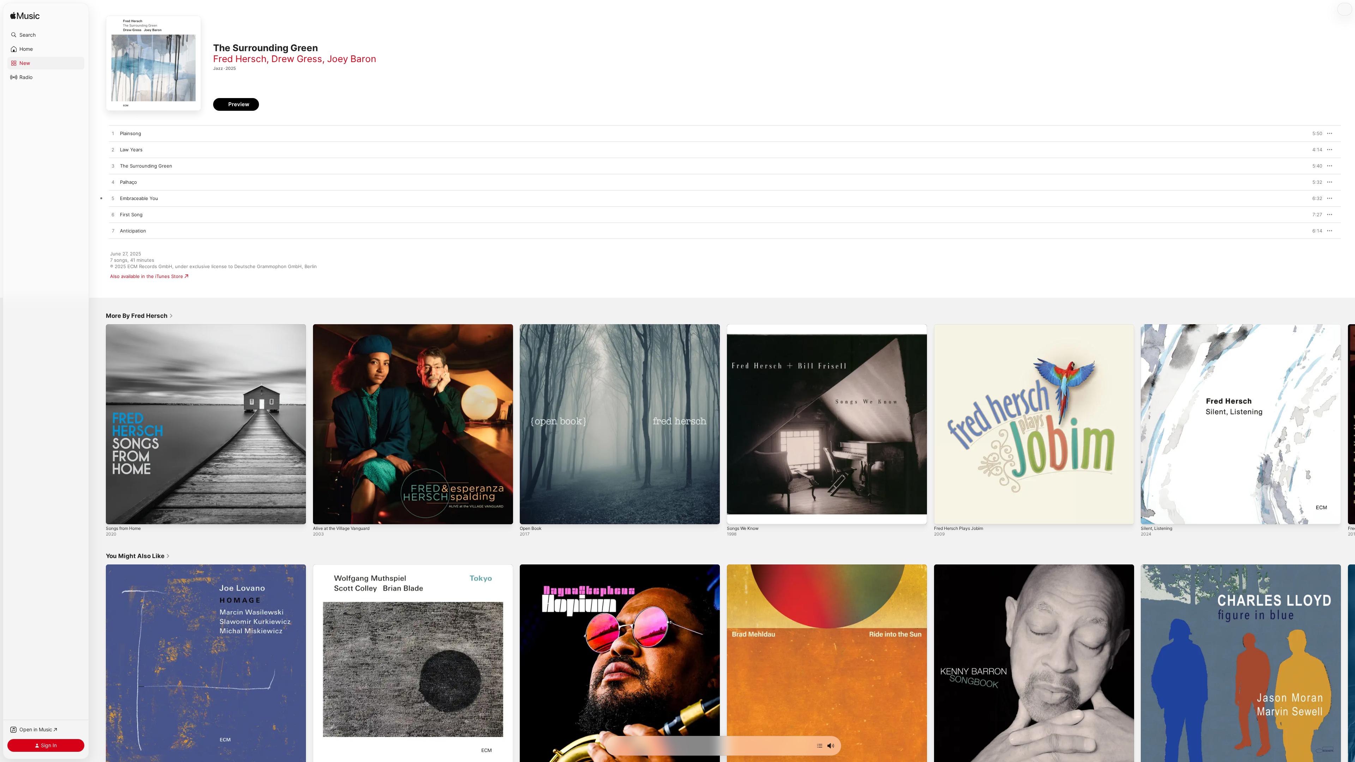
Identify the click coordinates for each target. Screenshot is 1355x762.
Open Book (532, 327)
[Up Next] (819, 746)
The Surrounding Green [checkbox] (146, 166)
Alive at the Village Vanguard (344, 327)
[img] (25, 16)
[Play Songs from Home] (114, 515)
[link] (139, 316)
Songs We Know (745, 327)
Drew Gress (296, 58)
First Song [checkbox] (131, 214)
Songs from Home (126, 327)
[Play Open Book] (528, 515)
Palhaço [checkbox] (128, 182)
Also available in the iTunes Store (146, 276)
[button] (46, 35)
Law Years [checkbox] (131, 149)
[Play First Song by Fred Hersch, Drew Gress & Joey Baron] (113, 215)
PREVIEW (1314, 133)
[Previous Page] (99, 424)
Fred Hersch (239, 58)
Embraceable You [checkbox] (139, 198)
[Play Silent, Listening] (1149, 515)
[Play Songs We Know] (735, 515)
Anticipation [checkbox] (133, 231)
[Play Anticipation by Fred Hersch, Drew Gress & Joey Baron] (113, 231)
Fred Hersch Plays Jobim (961, 327)
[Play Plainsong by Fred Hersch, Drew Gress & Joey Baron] (113, 134)
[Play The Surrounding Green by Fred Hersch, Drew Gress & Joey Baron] (113, 166)
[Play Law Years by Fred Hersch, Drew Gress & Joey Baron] (113, 150)
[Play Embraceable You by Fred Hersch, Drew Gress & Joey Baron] (113, 198)
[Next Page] (1348, 424)
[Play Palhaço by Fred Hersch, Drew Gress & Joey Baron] (113, 182)
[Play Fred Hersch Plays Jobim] (943, 515)
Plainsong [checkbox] (130, 133)
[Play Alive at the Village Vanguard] (322, 515)
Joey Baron (351, 58)
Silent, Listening (1158, 327)
